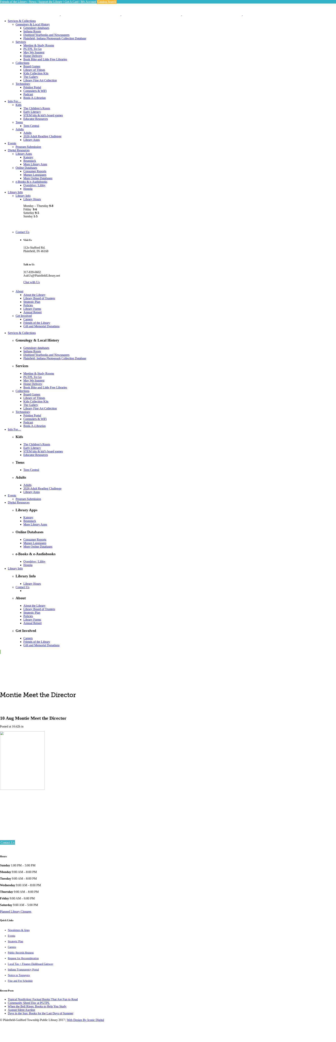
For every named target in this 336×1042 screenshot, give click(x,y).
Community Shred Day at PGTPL (29, 1003)
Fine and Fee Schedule (20, 980)
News (33, 1)
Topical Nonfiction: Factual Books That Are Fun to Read (43, 999)
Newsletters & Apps (19, 930)
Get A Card (72, 1)
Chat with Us (31, 282)
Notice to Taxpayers (19, 975)
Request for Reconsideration (23, 958)
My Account (88, 1)
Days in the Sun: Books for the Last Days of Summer (40, 1013)
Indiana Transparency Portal (23, 969)
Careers (12, 947)
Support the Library (50, 1)
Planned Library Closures (15, 911)
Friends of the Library (13, 1)
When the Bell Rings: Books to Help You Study (37, 1006)
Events (11, 935)
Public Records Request (21, 952)
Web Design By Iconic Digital (85, 1020)
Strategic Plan (15, 941)
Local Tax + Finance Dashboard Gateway (30, 964)
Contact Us (7, 842)
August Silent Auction (21, 1010)
